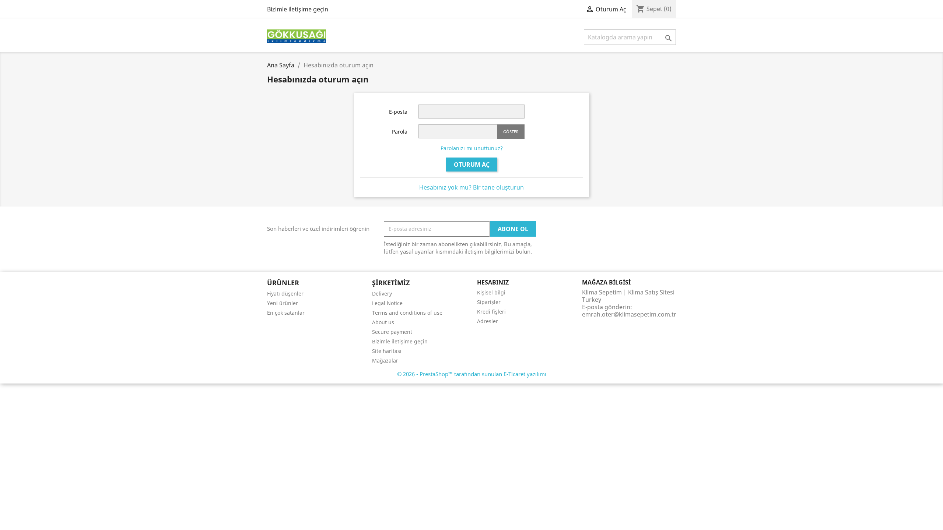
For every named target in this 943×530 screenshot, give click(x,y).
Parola (399, 131)
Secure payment (392, 331)
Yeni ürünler (282, 303)
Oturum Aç (472, 164)
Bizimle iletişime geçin (297, 9)
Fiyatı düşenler (285, 293)
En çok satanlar (286, 312)
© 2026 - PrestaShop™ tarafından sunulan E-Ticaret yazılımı (471, 374)
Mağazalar (385, 360)
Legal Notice (387, 303)
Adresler (487, 321)
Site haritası (387, 350)
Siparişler (489, 301)
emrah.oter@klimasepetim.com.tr (629, 314)
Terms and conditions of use (407, 312)
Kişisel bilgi (491, 292)
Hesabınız (493, 282)
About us (383, 322)
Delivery (382, 293)
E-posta (398, 111)
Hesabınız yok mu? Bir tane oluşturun (471, 187)
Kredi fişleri (491, 311)
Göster (511, 131)
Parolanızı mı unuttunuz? (472, 148)
